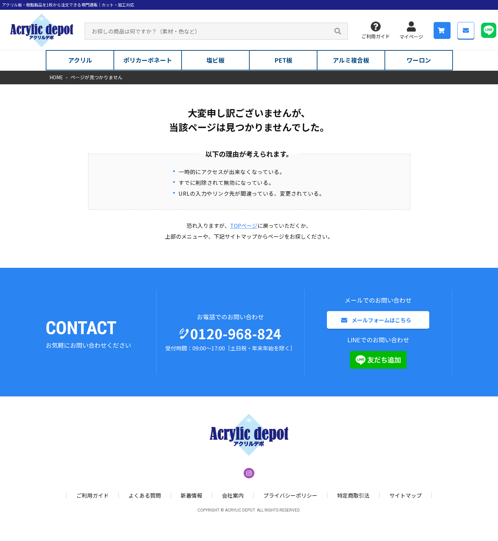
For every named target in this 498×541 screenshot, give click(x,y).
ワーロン (419, 60)
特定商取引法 (353, 495)
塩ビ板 (215, 60)
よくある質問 (144, 495)
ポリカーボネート (147, 60)
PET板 (283, 60)
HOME (56, 77)
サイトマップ (405, 495)
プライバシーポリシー (290, 495)
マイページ (411, 36)
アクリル (80, 60)
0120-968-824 (236, 333)
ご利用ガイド (375, 36)
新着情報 (191, 495)
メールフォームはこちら (381, 320)
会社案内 (233, 495)
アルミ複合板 (351, 60)
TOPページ (243, 225)
